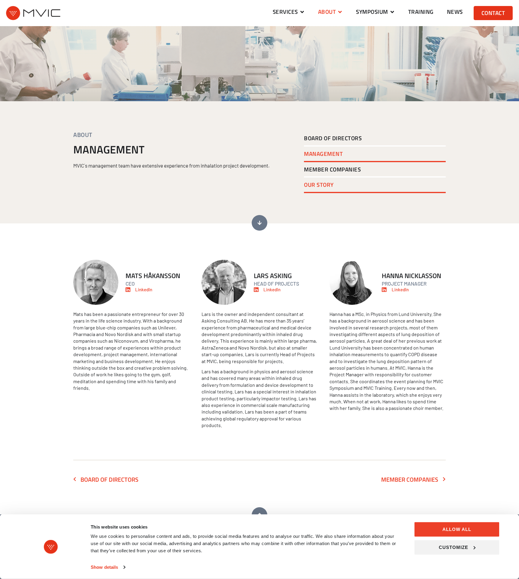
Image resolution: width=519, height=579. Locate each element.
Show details (104, 567)
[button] (289, 12)
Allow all (456, 529)
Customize (453, 547)
